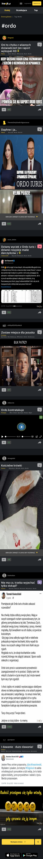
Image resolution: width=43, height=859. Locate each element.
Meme (3, 54)
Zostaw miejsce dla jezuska (18, 332)
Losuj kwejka (38, 842)
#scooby (10, 132)
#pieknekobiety (16, 751)
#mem (15, 413)
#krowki (18, 468)
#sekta (3, 751)
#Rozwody (20, 54)
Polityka (3, 335)
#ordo (30, 54)
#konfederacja (12, 337)
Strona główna (6, 17)
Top (36, 10)
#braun (14, 54)
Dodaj (7, 10)
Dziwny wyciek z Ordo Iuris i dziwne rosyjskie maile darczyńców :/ (18, 249)
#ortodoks (34, 751)
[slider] (10, 436)
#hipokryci (12, 468)
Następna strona (17, 842)
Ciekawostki (4, 256)
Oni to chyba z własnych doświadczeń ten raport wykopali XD (16, 48)
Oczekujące (21, 10)
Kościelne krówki (11, 465)
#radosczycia (26, 751)
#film (11, 413)
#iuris (25, 54)
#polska (11, 588)
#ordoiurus (31, 337)
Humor (3, 468)
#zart (9, 54)
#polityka (4, 337)
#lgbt (30, 413)
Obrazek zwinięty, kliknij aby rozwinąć (20, 217)
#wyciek (14, 256)
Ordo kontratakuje (12, 410)
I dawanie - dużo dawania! (17, 746)
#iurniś (20, 132)
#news (26, 413)
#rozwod (22, 588)
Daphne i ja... (9, 129)
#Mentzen (20, 337)
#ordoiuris (20, 256)
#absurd (16, 588)
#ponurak (9, 751)
